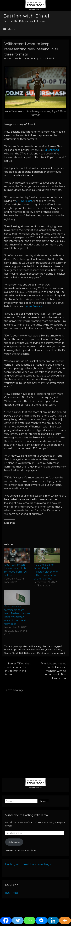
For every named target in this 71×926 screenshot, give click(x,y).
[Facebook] (6, 920)
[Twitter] (18, 920)
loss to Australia (33, 306)
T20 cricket (30, 653)
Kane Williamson (36, 649)
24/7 (41, 10)
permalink (59, 653)
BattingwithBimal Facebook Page (28, 864)
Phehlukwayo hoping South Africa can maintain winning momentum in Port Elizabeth (53, 671)
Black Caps (10, 649)
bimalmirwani (46, 58)
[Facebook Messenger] (41, 920)
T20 (21, 653)
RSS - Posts (11, 892)
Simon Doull (11, 653)
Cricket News (33, 10)
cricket (22, 649)
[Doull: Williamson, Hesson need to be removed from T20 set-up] (17, 555)
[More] (65, 920)
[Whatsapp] (29, 920)
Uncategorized (39, 646)
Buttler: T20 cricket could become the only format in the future (17, 669)
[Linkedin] (53, 920)
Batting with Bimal (26, 16)
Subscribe (14, 842)
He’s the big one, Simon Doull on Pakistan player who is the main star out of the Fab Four (46, 571)
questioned (52, 150)
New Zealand (53, 649)
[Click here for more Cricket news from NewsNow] (35, 8)
